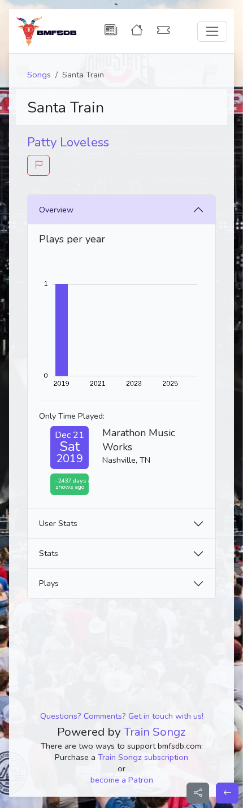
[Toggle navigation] (212, 31)
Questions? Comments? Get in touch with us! (121, 716)
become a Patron (121, 779)
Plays (49, 583)
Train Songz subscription (143, 757)
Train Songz (155, 732)
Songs (39, 74)
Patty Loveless (68, 142)
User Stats (58, 523)
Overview (56, 209)
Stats (48, 553)
